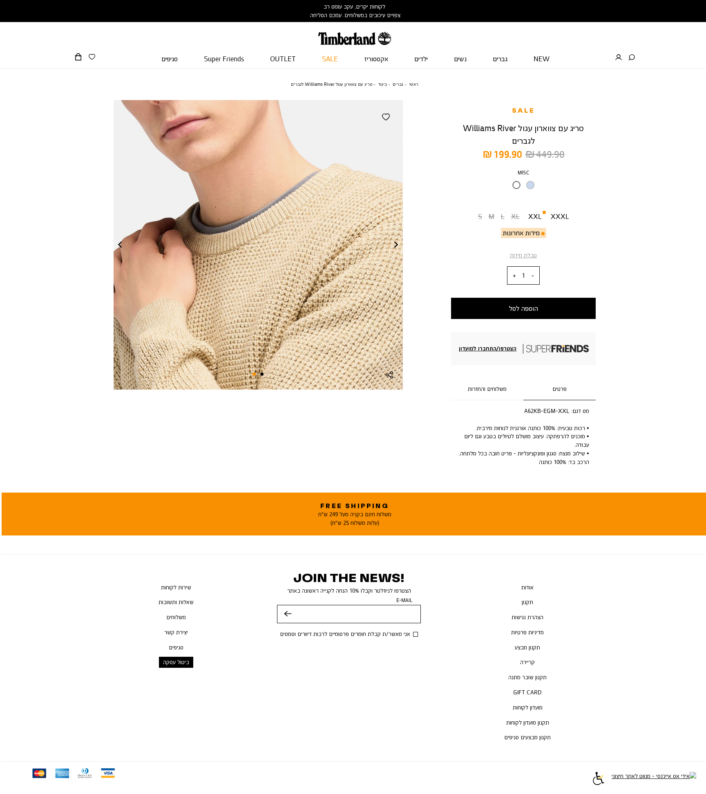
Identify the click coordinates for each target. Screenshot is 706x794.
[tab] (559, 389)
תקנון (527, 602)
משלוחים (176, 617)
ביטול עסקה (176, 662)
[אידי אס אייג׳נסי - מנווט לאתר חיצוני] (654, 779)
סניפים (176, 647)
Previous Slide (120, 245)
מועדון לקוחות (528, 707)
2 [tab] (254, 374)
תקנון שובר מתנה (527, 677)
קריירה (527, 662)
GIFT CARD (527, 692)
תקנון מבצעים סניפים (527, 737)
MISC (524, 173)
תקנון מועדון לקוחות (527, 722)
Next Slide (396, 245)
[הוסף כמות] (514, 276)
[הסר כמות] (532, 276)
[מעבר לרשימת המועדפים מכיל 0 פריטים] (92, 57)
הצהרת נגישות (527, 617)
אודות (527, 587)
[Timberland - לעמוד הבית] (354, 33)
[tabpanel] (258, 245)
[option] (516, 185)
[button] (631, 57)
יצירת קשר (176, 632)
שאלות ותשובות (176, 602)
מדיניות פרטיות (527, 632)
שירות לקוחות (176, 587)
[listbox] (523, 187)
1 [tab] (262, 374)
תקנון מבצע (527, 647)
